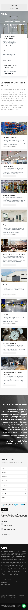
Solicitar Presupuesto (7, 45)
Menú (2, 589)
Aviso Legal (3, 605)
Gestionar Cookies (21, 606)
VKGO (8, 512)
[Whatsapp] (24, 606)
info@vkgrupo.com (5, 584)
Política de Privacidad (18, 504)
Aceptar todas (14, 5)
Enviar (4, 509)
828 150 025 (4, 582)
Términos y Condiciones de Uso (10, 505)
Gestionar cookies (14, 8)
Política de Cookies (11, 605)
